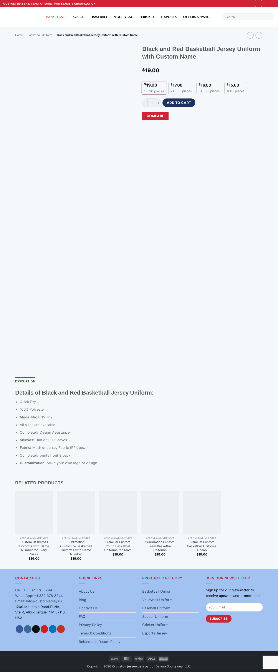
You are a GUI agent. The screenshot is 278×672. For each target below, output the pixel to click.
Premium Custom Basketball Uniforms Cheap (202, 546)
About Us (86, 591)
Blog (82, 600)
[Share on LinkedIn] (216, 116)
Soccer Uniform (155, 616)
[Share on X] (185, 116)
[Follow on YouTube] (61, 629)
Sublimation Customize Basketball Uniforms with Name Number (76, 548)
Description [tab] (25, 381)
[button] (258, 3)
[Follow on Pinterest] (44, 629)
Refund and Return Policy (99, 641)
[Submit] (270, 17)
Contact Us (88, 608)
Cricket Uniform (155, 625)
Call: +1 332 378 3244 (33, 590)
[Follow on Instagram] (27, 629)
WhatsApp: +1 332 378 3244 (39, 595)
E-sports (169, 17)
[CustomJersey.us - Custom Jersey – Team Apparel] (21, 17)
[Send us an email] (36, 629)
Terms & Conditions (95, 633)
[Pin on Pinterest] (208, 116)
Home (19, 35)
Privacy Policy (90, 625)
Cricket (148, 17)
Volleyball (124, 17)
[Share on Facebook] (177, 116)
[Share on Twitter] (192, 116)
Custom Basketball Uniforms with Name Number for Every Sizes (34, 548)
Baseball (100, 17)
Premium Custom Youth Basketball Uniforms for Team (118, 546)
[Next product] (250, 35)
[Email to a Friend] (200, 116)
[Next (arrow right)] (270, 336)
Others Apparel (196, 17)
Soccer (79, 17)
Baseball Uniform (156, 608)
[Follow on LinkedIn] (52, 629)
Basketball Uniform (40, 35)
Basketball (56, 17)
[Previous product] (258, 35)
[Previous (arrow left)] (7, 336)
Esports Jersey (154, 633)
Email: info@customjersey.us (38, 601)
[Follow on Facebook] (19, 629)
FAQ (82, 616)
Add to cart (179, 103)
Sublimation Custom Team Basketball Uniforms (160, 546)
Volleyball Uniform (157, 600)
